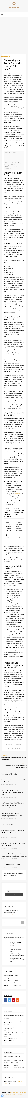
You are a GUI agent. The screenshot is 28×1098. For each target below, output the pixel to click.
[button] (2, 14)
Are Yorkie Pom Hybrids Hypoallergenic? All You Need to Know (12, 792)
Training (6, 985)
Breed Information (8, 975)
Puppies (6, 983)
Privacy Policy (14, 1094)
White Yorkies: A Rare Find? (12, 161)
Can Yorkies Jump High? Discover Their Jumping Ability (15, 949)
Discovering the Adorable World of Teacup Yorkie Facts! (13, 758)
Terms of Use (19, 1092)
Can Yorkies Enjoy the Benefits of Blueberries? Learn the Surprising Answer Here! (12, 833)
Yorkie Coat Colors (9, 159)
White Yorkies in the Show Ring (13, 163)
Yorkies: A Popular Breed (11, 157)
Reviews (16, 983)
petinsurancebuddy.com (9, 914)
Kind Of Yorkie (7, 980)
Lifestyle (16, 980)
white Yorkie (18, 493)
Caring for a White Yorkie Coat (12, 165)
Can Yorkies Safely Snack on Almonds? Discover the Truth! (16, 766)
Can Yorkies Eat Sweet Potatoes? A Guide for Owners (14, 938)
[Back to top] (26, 1096)
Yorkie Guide (19, 744)
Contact (20, 1094)
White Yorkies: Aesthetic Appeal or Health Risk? (13, 167)
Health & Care (17, 978)
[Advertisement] (14, 35)
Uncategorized (5, 56)
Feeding (16, 975)
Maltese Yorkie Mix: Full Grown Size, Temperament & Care (17, 959)
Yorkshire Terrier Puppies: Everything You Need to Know (17, 954)
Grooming (6, 978)
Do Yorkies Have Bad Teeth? (10, 864)
